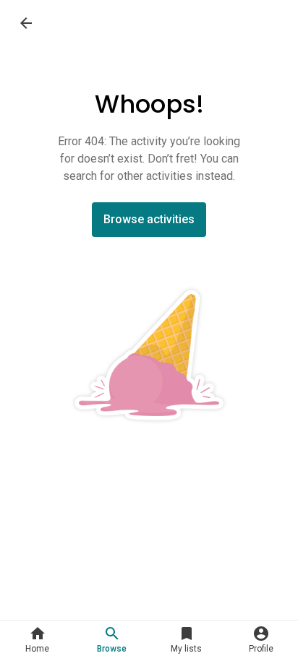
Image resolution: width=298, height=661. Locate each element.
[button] (37, 641)
